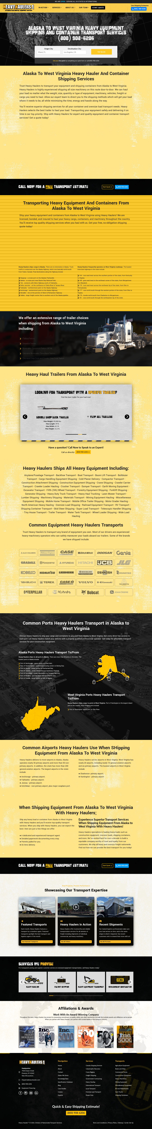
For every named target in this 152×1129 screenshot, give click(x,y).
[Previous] (25, 416)
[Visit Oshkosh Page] (105, 572)
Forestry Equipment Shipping (92, 490)
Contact (60, 1072)
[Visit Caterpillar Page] (33, 592)
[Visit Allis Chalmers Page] (28, 553)
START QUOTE (98, 7)
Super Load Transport (87, 508)
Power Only (89, 1095)
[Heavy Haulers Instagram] (26, 1093)
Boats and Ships (120, 1069)
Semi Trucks (119, 1092)
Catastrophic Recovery (93, 1069)
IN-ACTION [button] (43, 7)
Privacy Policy (112, 1123)
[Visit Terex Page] (47, 582)
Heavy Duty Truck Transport (61, 494)
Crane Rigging (90, 1072)
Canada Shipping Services (94, 1065)
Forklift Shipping (118, 490)
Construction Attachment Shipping (40, 482)
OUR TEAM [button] (83, 7)
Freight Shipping (91, 1075)
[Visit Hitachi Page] (86, 563)
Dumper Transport (91, 486)
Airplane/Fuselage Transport (39, 475)
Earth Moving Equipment (115, 486)
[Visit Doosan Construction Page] (105, 553)
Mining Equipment (121, 1082)
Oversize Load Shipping (68, 505)
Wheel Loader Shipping (104, 512)
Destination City (74, 49)
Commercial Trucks (121, 1072)
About (60, 1069)
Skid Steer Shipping (64, 508)
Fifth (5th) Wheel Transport (61, 490)
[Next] (127, 416)
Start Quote (107, 187)
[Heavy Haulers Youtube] (31, 1093)
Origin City (48, 49)
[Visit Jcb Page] (105, 563)
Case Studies (62, 1088)
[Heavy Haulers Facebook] (20, 1093)
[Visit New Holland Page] (86, 572)
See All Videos (65, 942)
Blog (59, 1085)
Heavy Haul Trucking (89, 494)
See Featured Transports (30, 942)
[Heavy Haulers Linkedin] (36, 1093)
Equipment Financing (28, 1088)
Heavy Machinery (120, 1079)
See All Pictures (105, 942)
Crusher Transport (70, 486)
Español (60, 1095)
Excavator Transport (34, 490)
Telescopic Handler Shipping (116, 508)
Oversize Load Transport (93, 1092)
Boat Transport (85, 475)
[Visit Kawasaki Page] (105, 582)
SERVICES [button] (56, 7)
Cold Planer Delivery (89, 479)
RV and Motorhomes (122, 1088)
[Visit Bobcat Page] (90, 592)
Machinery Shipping (51, 497)
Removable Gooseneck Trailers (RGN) (37, 348)
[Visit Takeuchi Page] (28, 582)
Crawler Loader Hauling (47, 486)
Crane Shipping (105, 482)
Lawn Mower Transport (114, 494)
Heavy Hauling (90, 1082)
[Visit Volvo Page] (86, 582)
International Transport (93, 1085)
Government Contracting (94, 1079)
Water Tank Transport (79, 512)
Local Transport (90, 1088)
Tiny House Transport (35, 512)
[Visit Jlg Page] (124, 563)
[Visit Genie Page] (124, 553)
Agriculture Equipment (122, 1065)
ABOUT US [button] (69, 7)
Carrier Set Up (128, 1123)
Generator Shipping (35, 494)
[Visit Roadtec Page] (124, 572)
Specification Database (65, 1082)
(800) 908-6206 (139, 9)
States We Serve (63, 1075)
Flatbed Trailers (29, 339)
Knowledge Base (63, 1079)
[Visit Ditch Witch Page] (86, 553)
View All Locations (27, 1076)
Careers (60, 1092)
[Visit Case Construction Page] (66, 553)
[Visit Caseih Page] (66, 582)
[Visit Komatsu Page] (47, 572)
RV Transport (122, 505)
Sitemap (120, 1123)
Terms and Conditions (100, 1123)
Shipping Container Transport (36, 508)
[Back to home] (18, 7)
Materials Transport (74, 497)
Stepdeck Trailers (29, 344)
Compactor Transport (113, 479)
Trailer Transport (57, 512)
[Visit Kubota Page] (62, 592)
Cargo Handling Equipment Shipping (58, 479)
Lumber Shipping (30, 497)
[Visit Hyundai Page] (66, 563)
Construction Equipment (123, 1075)
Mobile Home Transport (58, 501)
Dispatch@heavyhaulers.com (31, 1080)
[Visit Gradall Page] (28, 563)
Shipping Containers (121, 1095)
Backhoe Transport (66, 475)
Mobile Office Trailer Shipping (88, 501)
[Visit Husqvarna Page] (47, 563)
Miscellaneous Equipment (123, 1085)
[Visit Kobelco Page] (28, 572)
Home (60, 1065)
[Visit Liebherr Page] (66, 572)
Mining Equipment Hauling (100, 497)
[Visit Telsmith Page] (124, 582)
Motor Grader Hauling (116, 501)
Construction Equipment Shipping (77, 482)
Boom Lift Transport (105, 475)
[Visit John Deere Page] (119, 592)
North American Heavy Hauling (38, 505)
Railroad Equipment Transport (97, 505)
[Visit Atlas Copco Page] (47, 553)
